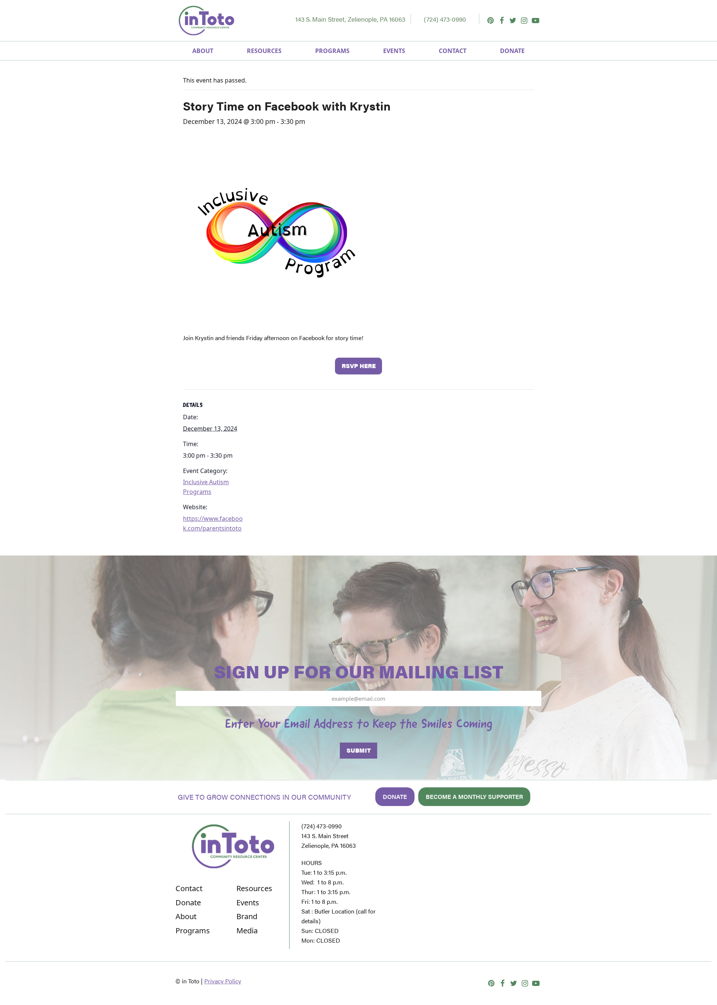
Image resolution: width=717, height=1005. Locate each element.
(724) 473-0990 (445, 19)
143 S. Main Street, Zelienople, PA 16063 (350, 19)
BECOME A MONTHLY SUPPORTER (474, 796)
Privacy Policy (222, 981)
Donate (395, 796)
